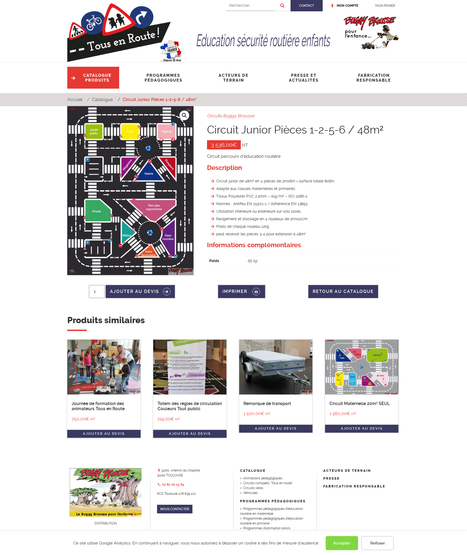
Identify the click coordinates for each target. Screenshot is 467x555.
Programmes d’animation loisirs (266, 528)
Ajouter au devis (134, 291)
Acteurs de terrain (234, 78)
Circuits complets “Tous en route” (268, 483)
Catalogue (253, 471)
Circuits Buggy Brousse (230, 115)
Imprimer (235, 291)
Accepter (342, 543)
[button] (184, 115)
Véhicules (250, 493)
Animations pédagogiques (262, 478)
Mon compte (347, 6)
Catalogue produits (97, 78)
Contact (306, 6)
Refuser (377, 543)
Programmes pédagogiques (163, 78)
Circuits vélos (253, 488)
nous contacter (174, 509)
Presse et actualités (304, 78)
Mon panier (385, 6)
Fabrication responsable (373, 78)
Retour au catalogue (343, 291)
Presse (331, 478)
